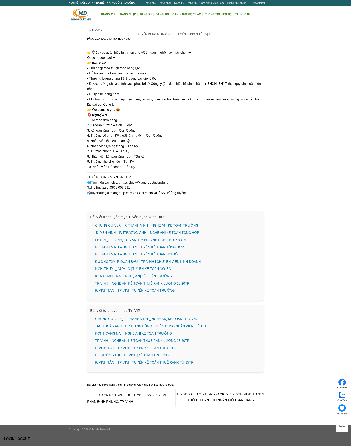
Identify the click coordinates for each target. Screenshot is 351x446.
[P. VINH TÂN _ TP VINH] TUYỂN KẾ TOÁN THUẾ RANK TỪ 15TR (144, 362)
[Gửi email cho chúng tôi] (280, 3)
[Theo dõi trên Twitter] (276, 3)
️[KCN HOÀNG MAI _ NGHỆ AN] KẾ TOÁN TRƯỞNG (133, 276)
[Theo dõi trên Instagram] (272, 3)
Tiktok (342, 426)
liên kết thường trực (161, 384)
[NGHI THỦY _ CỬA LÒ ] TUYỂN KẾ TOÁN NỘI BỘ (132, 269)
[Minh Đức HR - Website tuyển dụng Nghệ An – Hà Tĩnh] (81, 14)
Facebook (342, 387)
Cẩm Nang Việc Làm (211, 2)
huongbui (124, 39)
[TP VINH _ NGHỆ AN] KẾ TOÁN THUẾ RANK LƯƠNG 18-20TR (142, 283)
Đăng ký (179, 2)
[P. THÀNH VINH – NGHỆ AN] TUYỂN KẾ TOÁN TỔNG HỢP (139, 247)
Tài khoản (242, 14)
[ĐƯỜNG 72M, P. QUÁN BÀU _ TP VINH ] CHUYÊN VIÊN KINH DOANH (147, 261)
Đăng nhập (165, 2)
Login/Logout (17, 439)
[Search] (280, 14)
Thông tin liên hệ (236, 2)
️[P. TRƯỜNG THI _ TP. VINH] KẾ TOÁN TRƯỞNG (131, 355)
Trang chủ (150, 2)
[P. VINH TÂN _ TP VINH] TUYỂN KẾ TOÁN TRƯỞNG (134, 290)
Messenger (342, 413)
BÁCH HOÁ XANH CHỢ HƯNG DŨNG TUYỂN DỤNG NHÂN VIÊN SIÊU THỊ (151, 326)
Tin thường (95, 30)
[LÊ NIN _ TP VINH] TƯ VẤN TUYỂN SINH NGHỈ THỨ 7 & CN (140, 240)
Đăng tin (192, 2)
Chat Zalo (342, 400)
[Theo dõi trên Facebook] (268, 3)
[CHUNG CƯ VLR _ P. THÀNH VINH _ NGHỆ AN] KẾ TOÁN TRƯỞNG (146, 225)
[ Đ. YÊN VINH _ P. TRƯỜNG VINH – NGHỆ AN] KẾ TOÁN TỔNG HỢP (146, 232)
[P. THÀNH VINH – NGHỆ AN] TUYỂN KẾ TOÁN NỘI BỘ (136, 254)
